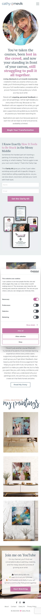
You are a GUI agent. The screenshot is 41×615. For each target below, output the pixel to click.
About (7, 606)
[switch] (36, 305)
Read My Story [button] (20, 385)
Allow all (20, 331)
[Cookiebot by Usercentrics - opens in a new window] (30, 272)
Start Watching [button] (20, 589)
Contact (13, 606)
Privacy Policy (31, 606)
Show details (30, 325)
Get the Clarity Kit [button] (20, 199)
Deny (20, 342)
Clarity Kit (22, 606)
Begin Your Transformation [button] (20, 130)
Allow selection (20, 336)
